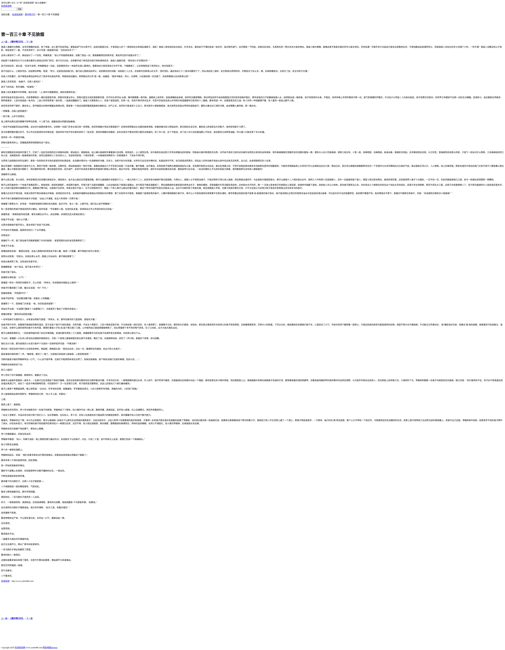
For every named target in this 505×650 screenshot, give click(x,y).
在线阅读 (5, 581)
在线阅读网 (6, 6)
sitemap (54, 647)
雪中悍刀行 (30, 14)
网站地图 (47, 647)
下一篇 (29, 42)
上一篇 (4, 42)
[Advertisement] (252, 22)
